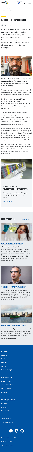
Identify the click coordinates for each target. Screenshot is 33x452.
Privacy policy (6, 381)
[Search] (25, 3)
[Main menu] (29, 3)
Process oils (5, 411)
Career (3, 366)
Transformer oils (6, 419)
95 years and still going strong (12, 244)
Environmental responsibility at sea (13, 326)
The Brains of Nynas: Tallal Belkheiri (13, 287)
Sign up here (7, 201)
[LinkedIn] (16, 431)
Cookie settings (6, 370)
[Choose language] (19, 2)
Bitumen (4, 403)
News (3, 359)
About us (4, 355)
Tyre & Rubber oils (7, 422)
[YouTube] (22, 431)
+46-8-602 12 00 (7, 445)
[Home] (8, 2)
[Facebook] (11, 431)
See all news (25, 219)
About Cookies (6, 388)
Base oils (4, 407)
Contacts (4, 362)
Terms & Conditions (7, 385)
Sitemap (4, 392)
